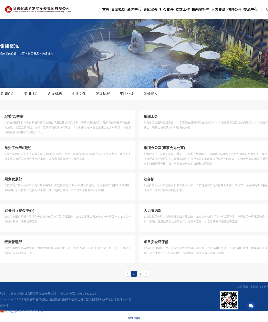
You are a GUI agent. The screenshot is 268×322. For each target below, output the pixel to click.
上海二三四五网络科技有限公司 (97, 299)
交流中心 (250, 9)
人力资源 (218, 9)
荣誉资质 (151, 94)
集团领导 (31, 94)
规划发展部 (13, 179)
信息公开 (234, 9)
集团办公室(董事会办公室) (164, 148)
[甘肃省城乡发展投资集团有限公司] (38, 9)
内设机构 (47, 53)
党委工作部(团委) (18, 148)
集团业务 (150, 9)
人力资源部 (152, 211)
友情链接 (255, 286)
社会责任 (167, 9)
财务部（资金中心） (20, 211)
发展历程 (103, 94)
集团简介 (7, 94)
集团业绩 (127, 94)
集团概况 (118, 9)
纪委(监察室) (15, 116)
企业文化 (79, 94)
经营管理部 (13, 242)
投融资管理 (200, 9)
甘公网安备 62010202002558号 (23, 311)
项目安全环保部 (156, 242)
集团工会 (151, 116)
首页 (105, 9)
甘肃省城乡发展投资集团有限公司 (56, 299)
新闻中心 (134, 9)
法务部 (149, 179)
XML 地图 (134, 318)
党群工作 (183, 9)
